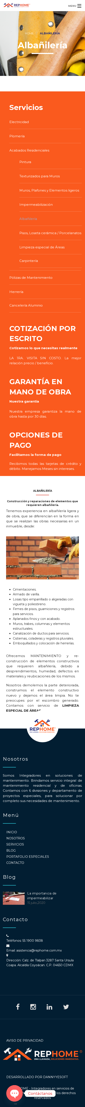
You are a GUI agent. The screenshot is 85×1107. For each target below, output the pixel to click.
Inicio (11, 832)
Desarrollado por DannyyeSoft (37, 1077)
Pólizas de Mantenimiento (31, 277)
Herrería (16, 292)
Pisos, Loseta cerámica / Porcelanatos (50, 233)
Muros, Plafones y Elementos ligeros (49, 190)
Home (29, 33)
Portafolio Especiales (27, 857)
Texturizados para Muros (39, 176)
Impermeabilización (36, 204)
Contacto (15, 863)
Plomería (17, 136)
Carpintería (28, 261)
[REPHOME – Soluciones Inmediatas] (32, 5)
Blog (11, 850)
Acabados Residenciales (29, 150)
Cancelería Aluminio (26, 305)
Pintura (25, 162)
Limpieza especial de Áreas (42, 247)
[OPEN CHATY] (14, 1093)
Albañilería (28, 219)
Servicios (15, 844)
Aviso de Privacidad (24, 1040)
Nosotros (15, 838)
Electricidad (19, 122)
